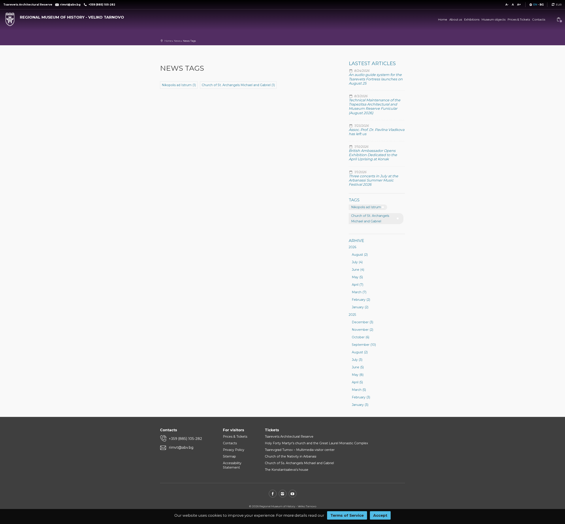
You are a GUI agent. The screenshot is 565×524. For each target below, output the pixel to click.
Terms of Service (347, 515)
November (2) (362, 330)
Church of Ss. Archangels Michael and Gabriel (299, 463)
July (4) (357, 262)
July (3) (357, 360)
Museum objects (493, 19)
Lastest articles (372, 63)
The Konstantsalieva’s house (286, 470)
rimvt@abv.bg (181, 447)
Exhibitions (471, 19)
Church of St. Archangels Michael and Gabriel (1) (238, 85)
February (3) (361, 397)
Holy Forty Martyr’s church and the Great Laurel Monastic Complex (316, 443)
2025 (352, 315)
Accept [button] (380, 515)
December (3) (362, 322)
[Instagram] (282, 494)
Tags (354, 200)
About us (455, 19)
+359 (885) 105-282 (185, 439)
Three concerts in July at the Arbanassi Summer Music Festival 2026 (373, 180)
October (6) (360, 337)
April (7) (357, 285)
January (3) (360, 405)
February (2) (361, 300)
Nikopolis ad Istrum (366, 207)
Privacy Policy (233, 450)
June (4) (358, 270)
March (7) (359, 292)
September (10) (364, 345)
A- (506, 4)
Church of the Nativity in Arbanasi (290, 456)
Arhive (356, 240)
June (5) (358, 367)
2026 (352, 247)
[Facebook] (273, 494)
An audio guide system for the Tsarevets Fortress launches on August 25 (376, 79)
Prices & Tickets (519, 19)
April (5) (357, 382)
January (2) (360, 307)
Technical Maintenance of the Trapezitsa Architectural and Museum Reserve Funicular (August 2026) (374, 106)
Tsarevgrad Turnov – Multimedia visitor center (300, 450)
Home (442, 19)
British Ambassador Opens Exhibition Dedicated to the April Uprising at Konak (373, 155)
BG (542, 4)
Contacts (538, 19)
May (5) (357, 277)
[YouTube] (292, 494)
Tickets (272, 430)
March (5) (359, 390)
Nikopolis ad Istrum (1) (179, 85)
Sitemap (229, 456)
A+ (519, 4)
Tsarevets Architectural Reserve (289, 437)
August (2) (360, 255)
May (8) (357, 375)
